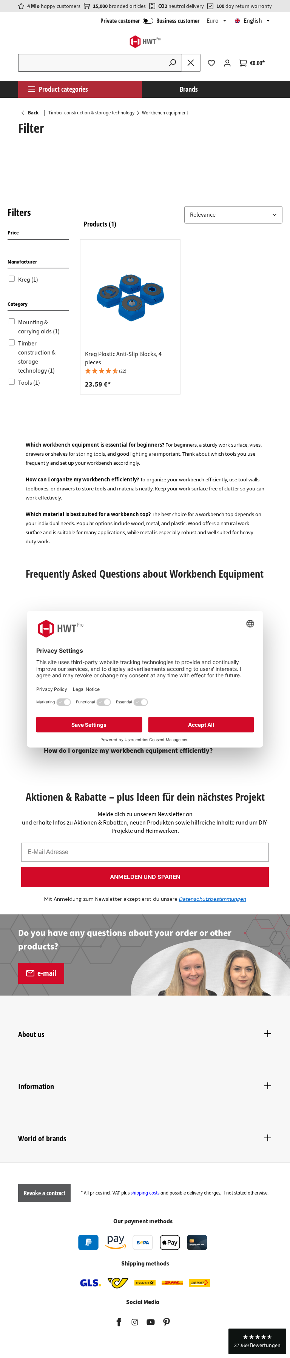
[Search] (172, 63)
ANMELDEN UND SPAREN (145, 877)
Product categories (63, 89)
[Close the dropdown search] (191, 63)
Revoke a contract (44, 1193)
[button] (183, 214)
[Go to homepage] (145, 41)
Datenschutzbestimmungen (212, 899)
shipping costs (145, 1193)
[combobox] (91, 63)
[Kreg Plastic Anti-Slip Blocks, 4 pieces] (130, 297)
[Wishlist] (211, 63)
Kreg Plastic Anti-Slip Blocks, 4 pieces (123, 358)
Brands (189, 89)
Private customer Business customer (149, 21)
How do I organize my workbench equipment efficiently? (128, 750)
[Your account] (227, 63)
